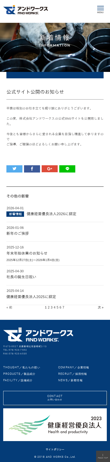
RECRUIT (72, 374)
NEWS (70, 380)
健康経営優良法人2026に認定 (51, 214)
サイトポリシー (55, 449)
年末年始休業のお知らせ (27, 253)
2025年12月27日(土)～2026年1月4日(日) (33, 260)
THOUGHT (21, 367)
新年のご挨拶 (17, 233)
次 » (101, 307)
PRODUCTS (19, 374)
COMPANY (73, 367)
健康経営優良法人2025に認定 (31, 297)
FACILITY (18, 380)
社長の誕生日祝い (21, 277)
